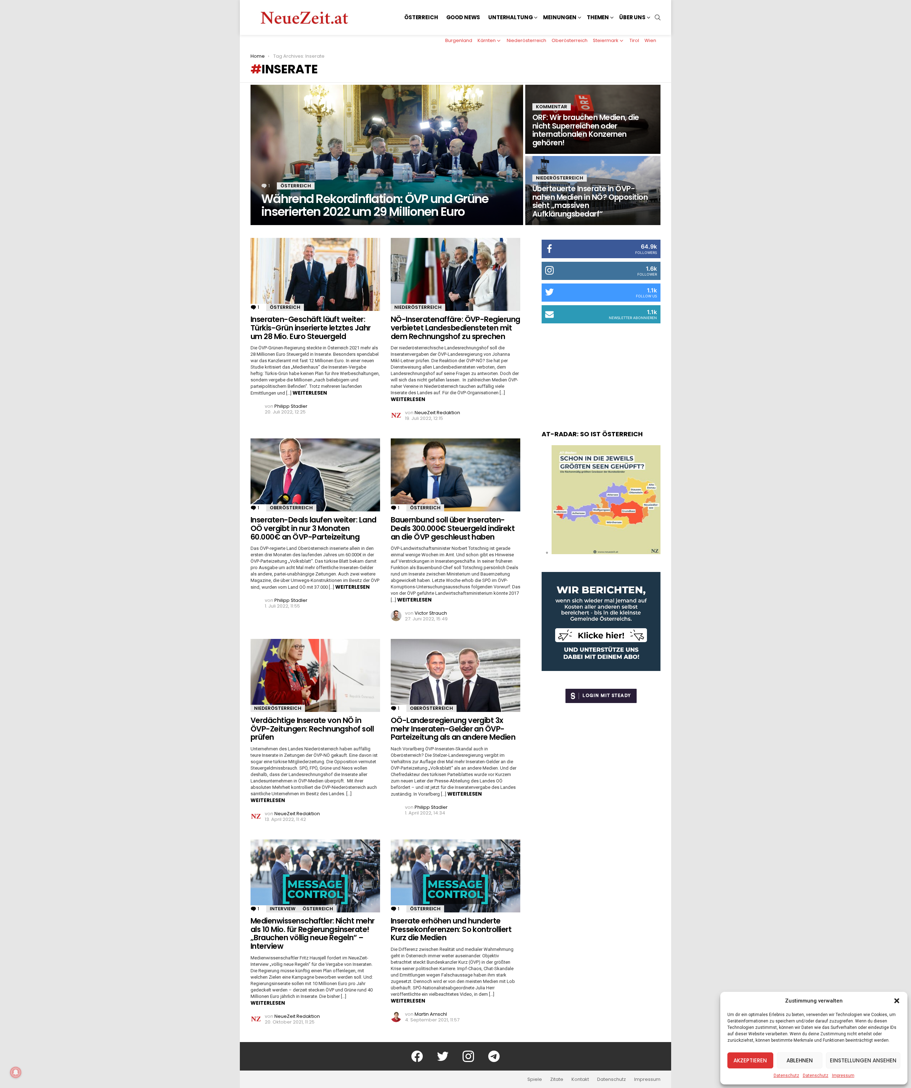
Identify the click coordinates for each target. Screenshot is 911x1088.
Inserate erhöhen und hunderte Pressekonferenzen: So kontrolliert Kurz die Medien (451, 929)
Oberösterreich (570, 40)
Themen (598, 17)
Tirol (634, 40)
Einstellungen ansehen (863, 1060)
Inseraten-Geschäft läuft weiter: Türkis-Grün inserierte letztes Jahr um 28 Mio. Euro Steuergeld (311, 327)
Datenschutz (786, 1075)
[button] (896, 1000)
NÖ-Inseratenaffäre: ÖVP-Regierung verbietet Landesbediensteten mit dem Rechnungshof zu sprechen (455, 327)
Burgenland (458, 40)
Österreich (421, 17)
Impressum (843, 1075)
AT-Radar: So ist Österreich (592, 434)
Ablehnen (799, 1060)
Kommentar (551, 106)
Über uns (632, 17)
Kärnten (487, 40)
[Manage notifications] (15, 1072)
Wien (650, 40)
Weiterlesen (310, 392)
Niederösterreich (526, 40)
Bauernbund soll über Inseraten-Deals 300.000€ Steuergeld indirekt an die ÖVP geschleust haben (453, 528)
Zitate (556, 1079)
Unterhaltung (510, 17)
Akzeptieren (750, 1060)
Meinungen (559, 17)
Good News (463, 17)
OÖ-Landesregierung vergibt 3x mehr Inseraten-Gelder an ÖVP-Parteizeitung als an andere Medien (453, 728)
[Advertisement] (601, 369)
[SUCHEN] (657, 17)
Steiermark (605, 40)
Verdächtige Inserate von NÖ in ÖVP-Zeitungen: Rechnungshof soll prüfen (312, 728)
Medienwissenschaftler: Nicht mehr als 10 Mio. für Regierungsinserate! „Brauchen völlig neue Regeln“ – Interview (313, 933)
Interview (282, 908)
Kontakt (580, 1079)
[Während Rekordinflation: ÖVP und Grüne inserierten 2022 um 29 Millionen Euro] (387, 155)
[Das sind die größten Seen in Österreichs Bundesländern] (606, 552)
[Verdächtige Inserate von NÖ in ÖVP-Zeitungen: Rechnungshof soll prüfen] (315, 675)
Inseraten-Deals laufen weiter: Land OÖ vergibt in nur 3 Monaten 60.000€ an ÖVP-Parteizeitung (313, 528)
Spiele (534, 1079)
